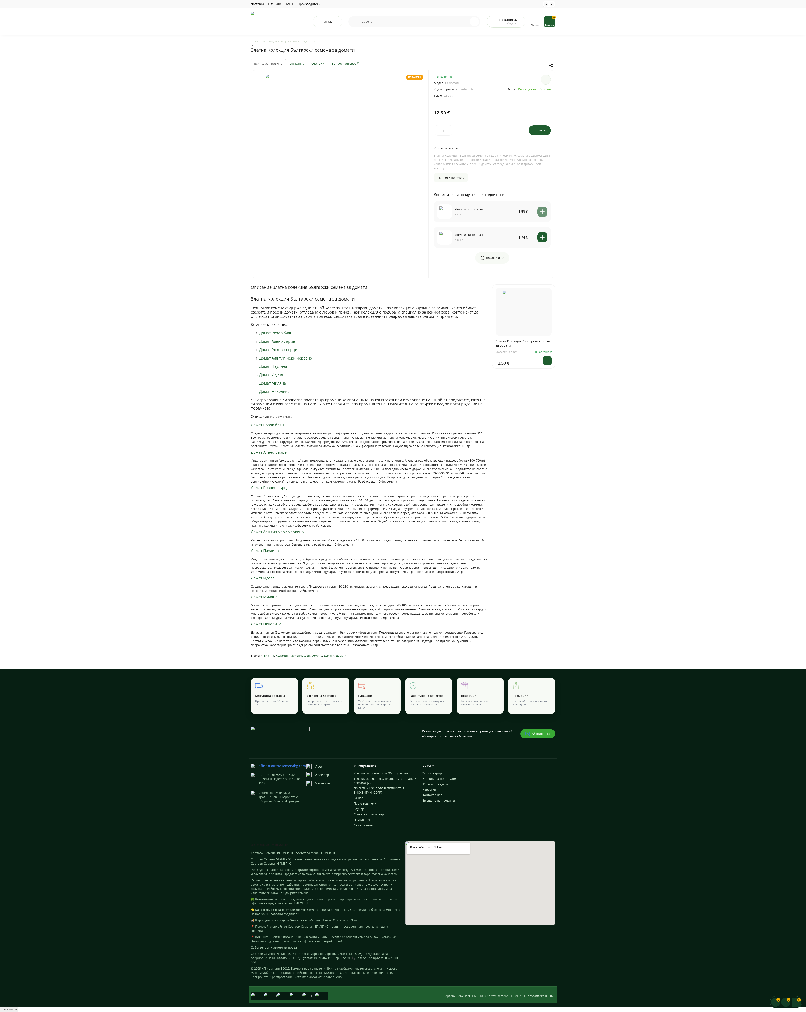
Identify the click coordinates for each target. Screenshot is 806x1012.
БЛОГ (290, 4)
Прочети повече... (451, 178)
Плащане (275, 4)
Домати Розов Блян (469, 209)
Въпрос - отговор (345, 63)
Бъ (546, 4)
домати (329, 656)
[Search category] (354, 21)
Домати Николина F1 (470, 235)
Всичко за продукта (268, 64)
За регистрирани (434, 773)
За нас (358, 798)
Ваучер (359, 809)
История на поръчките (439, 779)
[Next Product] (542, 65)
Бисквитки (9, 1009)
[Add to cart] (542, 212)
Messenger (322, 783)
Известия (429, 789)
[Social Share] (551, 65)
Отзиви (317, 63)
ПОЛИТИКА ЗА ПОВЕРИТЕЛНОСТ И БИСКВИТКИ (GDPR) (379, 790)
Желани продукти (435, 784)
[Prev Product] (533, 65)
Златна (269, 656)
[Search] (465, 21)
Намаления (362, 820)
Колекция (283, 656)
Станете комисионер (369, 814)
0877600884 (507, 20)
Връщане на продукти (438, 800)
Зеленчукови (300, 656)
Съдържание (363, 825)
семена (317, 656)
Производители (309, 4)
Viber (318, 766)
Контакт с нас (432, 795)
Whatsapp (322, 775)
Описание (297, 64)
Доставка (257, 4)
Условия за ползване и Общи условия (381, 773)
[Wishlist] (546, 80)
